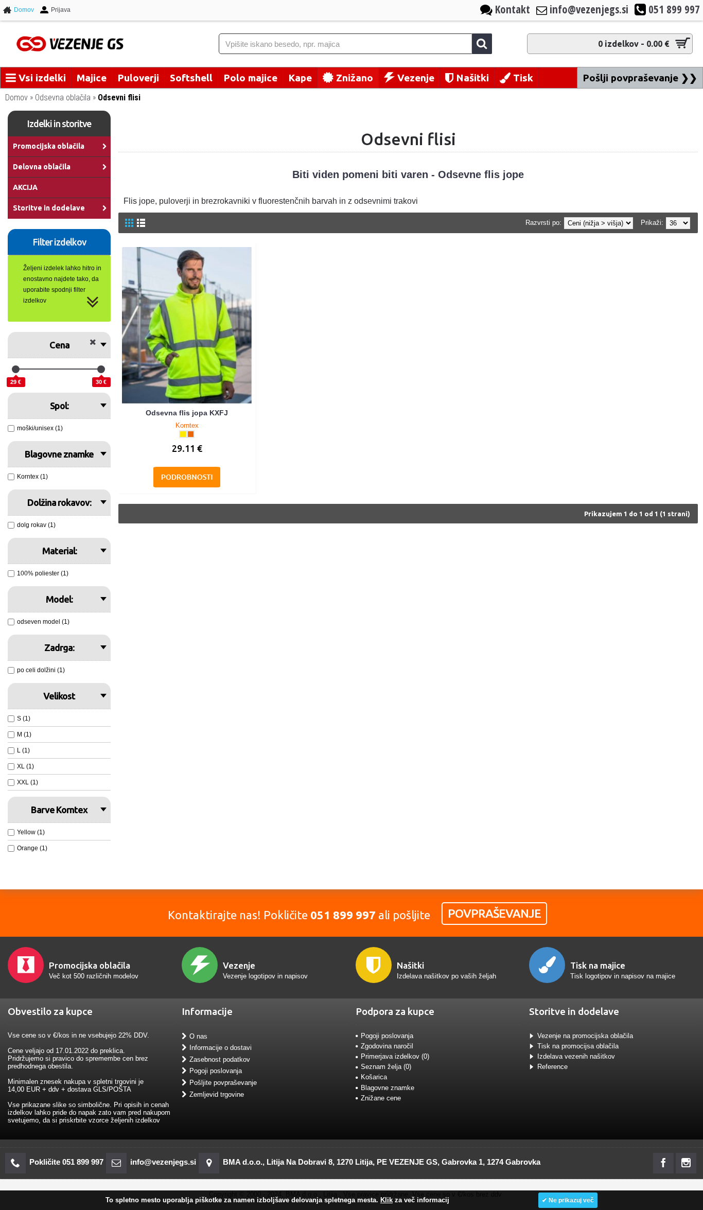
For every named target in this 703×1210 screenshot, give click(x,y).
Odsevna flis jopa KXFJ (187, 413)
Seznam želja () (386, 1067)
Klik (386, 1200)
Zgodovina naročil (387, 1046)
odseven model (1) (43, 621)
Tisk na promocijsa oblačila (578, 1046)
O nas (198, 1036)
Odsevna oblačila (63, 97)
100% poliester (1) (42, 573)
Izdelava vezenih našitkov (576, 1056)
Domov (16, 97)
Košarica (374, 1077)
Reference (552, 1067)
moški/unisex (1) (40, 428)
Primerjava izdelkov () (395, 1056)
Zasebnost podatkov (219, 1059)
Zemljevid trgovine (216, 1094)
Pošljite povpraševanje (223, 1082)
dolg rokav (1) (36, 525)
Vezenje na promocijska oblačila (585, 1036)
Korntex (187, 425)
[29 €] (16, 369)
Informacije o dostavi (220, 1047)
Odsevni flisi (119, 97)
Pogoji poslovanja (215, 1071)
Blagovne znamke (387, 1088)
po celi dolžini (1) (41, 670)
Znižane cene (381, 1098)
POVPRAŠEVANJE (494, 913)
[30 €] (101, 369)
